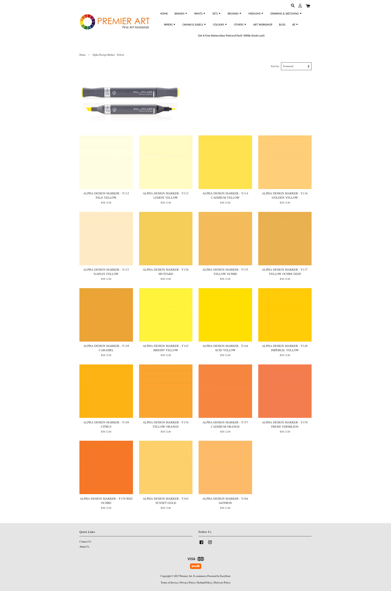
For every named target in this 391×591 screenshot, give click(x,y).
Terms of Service (169, 582)
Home (82, 54)
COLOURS (219, 24)
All (294, 24)
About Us (84, 546)
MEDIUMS (254, 13)
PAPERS (168, 24)
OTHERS (239, 24)
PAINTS (198, 13)
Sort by (275, 66)
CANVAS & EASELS (193, 24)
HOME (164, 13)
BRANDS (180, 13)
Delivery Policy (222, 582)
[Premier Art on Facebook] (201, 544)
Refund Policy (204, 582)
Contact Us (85, 541)
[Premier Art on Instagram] (210, 544)
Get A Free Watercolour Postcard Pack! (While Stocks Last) (231, 35)
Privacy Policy (188, 582)
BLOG (282, 24)
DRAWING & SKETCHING (284, 13)
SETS (215, 13)
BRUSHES (233, 13)
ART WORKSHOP (262, 24)
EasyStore (225, 576)
